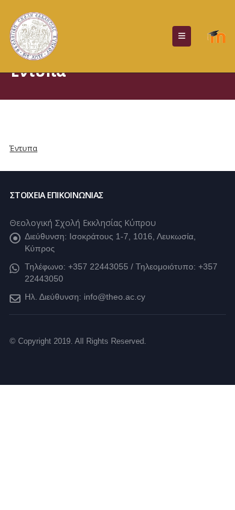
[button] (181, 36)
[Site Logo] (34, 36)
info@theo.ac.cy (114, 297)
